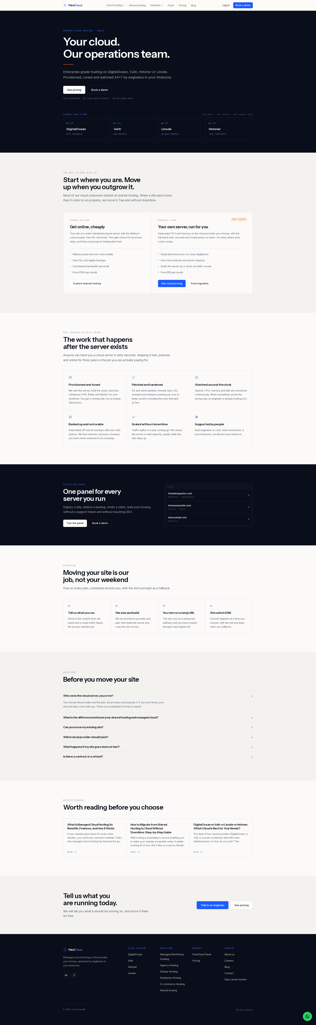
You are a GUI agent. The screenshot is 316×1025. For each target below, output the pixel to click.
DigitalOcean (135, 954)
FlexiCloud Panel (201, 954)
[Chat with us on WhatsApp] (307, 1016)
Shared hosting (137, 5)
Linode (132, 973)
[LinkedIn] (66, 975)
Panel (171, 5)
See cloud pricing (171, 283)
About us (229, 954)
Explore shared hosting (87, 283)
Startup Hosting (169, 971)
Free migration (200, 283)
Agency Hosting (169, 965)
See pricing (74, 89)
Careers (229, 960)
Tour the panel (75, 523)
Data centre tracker (235, 979)
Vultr (130, 960)
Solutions (155, 5)
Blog (193, 5)
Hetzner (132, 966)
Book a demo (243, 5)
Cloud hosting (114, 5)
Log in (226, 5)
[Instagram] (74, 975)
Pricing (182, 5)
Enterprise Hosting (170, 977)
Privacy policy (244, 1010)
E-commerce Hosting (172, 984)
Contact (229, 973)
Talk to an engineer (212, 905)
